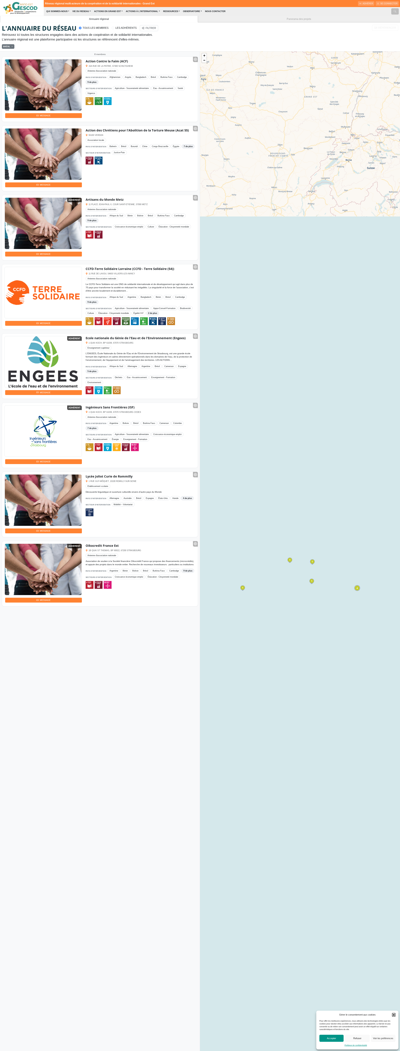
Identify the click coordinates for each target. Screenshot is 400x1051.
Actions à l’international (142, 11)
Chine (144, 146)
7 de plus (188, 146)
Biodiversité (185, 308)
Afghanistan (115, 77)
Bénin (130, 215)
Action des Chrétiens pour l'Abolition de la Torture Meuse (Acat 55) (137, 130)
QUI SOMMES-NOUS (57, 11)
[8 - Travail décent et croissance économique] (89, 160)
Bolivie (140, 215)
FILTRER (151, 28)
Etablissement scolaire (98, 486)
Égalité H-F (138, 313)
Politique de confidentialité (356, 1045)
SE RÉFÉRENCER (385, 27)
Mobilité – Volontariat (123, 504)
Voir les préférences (383, 1038)
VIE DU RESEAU (80, 11)
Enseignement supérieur (98, 348)
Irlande (175, 498)
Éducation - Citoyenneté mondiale (174, 227)
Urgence (91, 93)
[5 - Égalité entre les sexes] (108, 321)
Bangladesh (141, 77)
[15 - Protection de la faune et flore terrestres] (144, 321)
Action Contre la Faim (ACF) (107, 61)
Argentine (132, 297)
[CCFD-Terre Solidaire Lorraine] (43, 292)
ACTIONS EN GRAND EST (107, 11)
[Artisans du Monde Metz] (43, 223)
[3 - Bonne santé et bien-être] (98, 101)
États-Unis (163, 498)
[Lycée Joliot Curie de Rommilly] (43, 500)
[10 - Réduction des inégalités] (135, 447)
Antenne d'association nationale (102, 71)
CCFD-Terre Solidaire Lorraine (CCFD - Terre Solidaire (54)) (130, 269)
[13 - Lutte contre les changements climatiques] (126, 321)
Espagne (182, 366)
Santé (180, 88)
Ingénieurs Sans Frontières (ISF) (110, 407)
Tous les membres (96, 28)
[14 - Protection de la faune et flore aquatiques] (135, 321)
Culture (151, 227)
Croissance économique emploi (129, 227)
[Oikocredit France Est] (43, 569)
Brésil (153, 77)
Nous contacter (215, 11)
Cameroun (169, 366)
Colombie (177, 423)
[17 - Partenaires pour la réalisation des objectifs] (162, 321)
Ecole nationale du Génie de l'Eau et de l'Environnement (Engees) (136, 338)
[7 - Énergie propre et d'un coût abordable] (117, 447)
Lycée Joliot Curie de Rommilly (109, 476)
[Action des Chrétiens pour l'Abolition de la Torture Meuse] (43, 154)
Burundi (134, 146)
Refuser (357, 1038)
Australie (128, 498)
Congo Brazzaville (160, 146)
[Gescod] (22, 7)
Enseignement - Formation (163, 377)
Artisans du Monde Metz (105, 199)
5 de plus (92, 371)
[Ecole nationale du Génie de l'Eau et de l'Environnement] (43, 361)
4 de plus (187, 498)
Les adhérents (126, 28)
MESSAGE (45, 115)
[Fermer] (11, 46)
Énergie (115, 439)
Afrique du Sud (116, 215)
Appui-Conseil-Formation (164, 308)
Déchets (118, 377)
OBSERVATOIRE (191, 11)
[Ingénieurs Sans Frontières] (43, 431)
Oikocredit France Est (102, 545)
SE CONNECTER (389, 3)
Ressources (170, 11)
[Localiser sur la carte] (195, 59)
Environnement (94, 382)
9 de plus (92, 82)
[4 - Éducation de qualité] (89, 235)
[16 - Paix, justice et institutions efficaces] (98, 160)
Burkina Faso (166, 77)
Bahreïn (113, 146)
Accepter (331, 1038)
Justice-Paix (119, 152)
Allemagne (132, 366)
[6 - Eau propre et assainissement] (108, 101)
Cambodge (182, 77)
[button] (393, 1014)
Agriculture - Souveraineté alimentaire (132, 88)
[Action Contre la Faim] (43, 85)
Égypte (176, 146)
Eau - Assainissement (163, 88)
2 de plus (152, 313)
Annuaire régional (99, 19)
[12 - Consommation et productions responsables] (171, 321)
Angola (128, 77)
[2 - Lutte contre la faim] (89, 101)
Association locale (96, 140)
